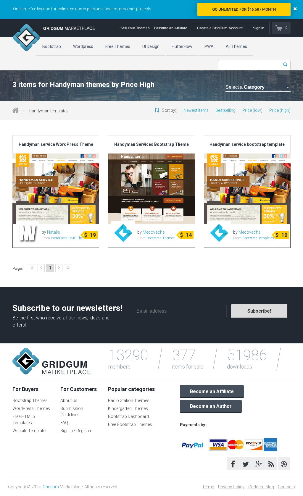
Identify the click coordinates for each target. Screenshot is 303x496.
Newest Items (196, 110)
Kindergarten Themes (128, 408)
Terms (208, 486)
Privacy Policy (231, 486)
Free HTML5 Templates (23, 419)
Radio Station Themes (128, 400)
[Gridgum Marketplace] (26, 38)
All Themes (236, 46)
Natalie (53, 232)
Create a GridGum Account (220, 28)
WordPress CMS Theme (69, 238)
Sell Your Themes (135, 28)
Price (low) (252, 110)
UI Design (150, 46)
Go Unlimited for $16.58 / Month (244, 9)
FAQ (64, 422)
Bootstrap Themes (160, 238)
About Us (69, 400)
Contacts (286, 486)
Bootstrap (51, 46)
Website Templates (30, 430)
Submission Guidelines (71, 411)
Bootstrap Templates (258, 238)
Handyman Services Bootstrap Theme (151, 144)
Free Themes (117, 46)
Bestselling (225, 110)
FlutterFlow (182, 46)
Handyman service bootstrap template (247, 144)
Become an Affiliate (170, 28)
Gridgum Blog (261, 486)
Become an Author (211, 406)
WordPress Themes (31, 408)
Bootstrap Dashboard (128, 416)
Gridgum (51, 486)
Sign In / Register (75, 430)
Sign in (258, 28)
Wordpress (83, 46)
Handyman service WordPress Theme (56, 144)
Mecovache (154, 232)
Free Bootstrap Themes (130, 424)
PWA (209, 46)
